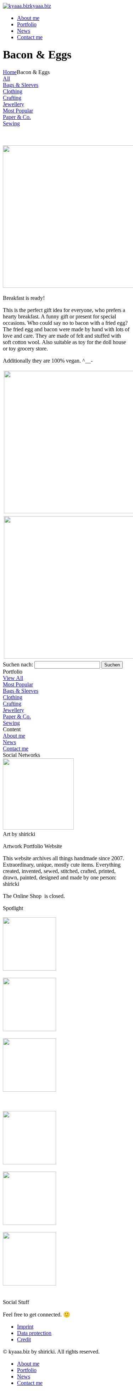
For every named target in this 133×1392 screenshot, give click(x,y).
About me (28, 18)
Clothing (12, 697)
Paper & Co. (17, 716)
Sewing (11, 723)
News (23, 31)
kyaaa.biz (40, 6)
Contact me (30, 37)
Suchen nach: (18, 664)
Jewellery (13, 710)
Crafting (12, 704)
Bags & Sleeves (20, 691)
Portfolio (27, 24)
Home (10, 72)
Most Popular (18, 684)
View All (13, 678)
